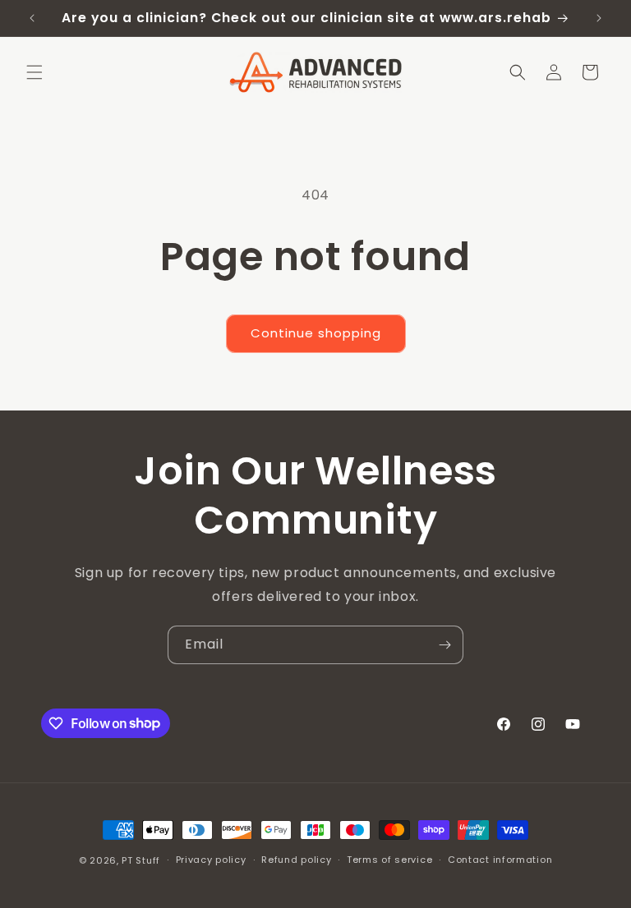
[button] (34, 72)
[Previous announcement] (32, 18)
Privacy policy (211, 859)
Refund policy (296, 859)
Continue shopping (316, 333)
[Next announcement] (599, 18)
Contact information (500, 859)
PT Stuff (141, 860)
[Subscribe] (444, 645)
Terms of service (389, 859)
